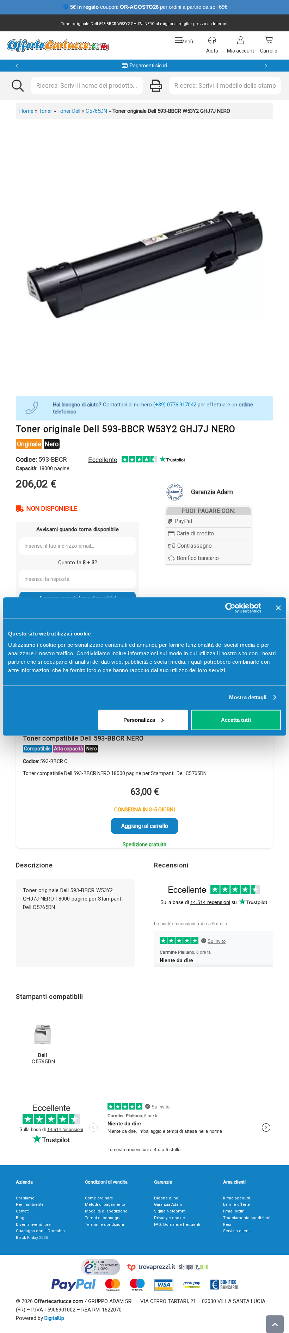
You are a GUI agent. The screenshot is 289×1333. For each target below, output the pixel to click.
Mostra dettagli (248, 697)
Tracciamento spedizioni (246, 1218)
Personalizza (139, 720)
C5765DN (96, 111)
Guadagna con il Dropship (40, 1231)
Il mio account (236, 1198)
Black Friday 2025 (32, 1237)
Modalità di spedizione (106, 1211)
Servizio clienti (237, 1231)
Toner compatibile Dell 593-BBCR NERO (83, 738)
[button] (184, 40)
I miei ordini (234, 1211)
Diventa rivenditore (33, 1224)
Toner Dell (68, 111)
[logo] (57, 45)
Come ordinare (99, 1198)
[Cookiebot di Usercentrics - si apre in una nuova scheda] (230, 608)
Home (26, 111)
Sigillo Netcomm (170, 1211)
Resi (227, 1224)
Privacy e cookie (169, 1218)
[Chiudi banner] (278, 608)
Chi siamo (25, 1198)
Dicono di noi (166, 1198)
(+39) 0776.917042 (174, 404)
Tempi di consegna (103, 1218)
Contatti (23, 1211)
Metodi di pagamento (105, 1204)
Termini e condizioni (104, 1224)
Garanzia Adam (168, 1204)
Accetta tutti (236, 720)
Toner (45, 111)
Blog (20, 1218)
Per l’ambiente (30, 1204)
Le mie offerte (236, 1204)
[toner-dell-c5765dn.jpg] (43, 1034)
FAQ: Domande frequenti (177, 1224)
